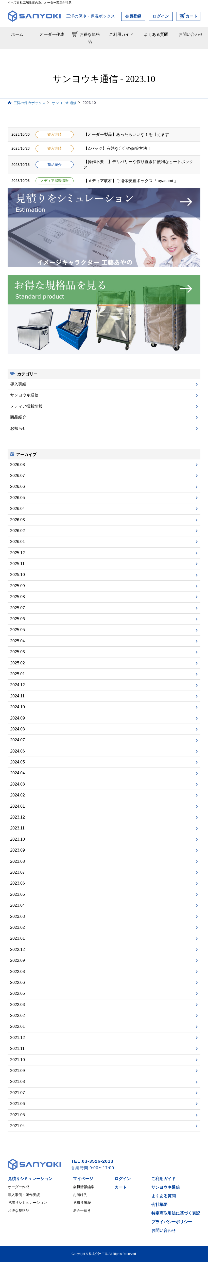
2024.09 (17, 718)
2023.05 (17, 894)
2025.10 (17, 574)
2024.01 (17, 806)
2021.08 (17, 1081)
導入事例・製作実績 (24, 1195)
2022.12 (17, 949)
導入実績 (54, 134)
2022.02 (17, 1015)
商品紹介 (54, 165)
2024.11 (17, 696)
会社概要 (159, 1204)
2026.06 (17, 486)
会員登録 (133, 16)
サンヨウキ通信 (24, 395)
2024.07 (17, 740)
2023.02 (17, 927)
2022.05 (17, 993)
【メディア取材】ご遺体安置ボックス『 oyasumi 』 (131, 181)
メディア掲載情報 (54, 181)
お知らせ (18, 428)
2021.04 (17, 1126)
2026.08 (17, 464)
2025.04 (17, 641)
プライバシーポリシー (171, 1222)
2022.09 (17, 960)
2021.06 (17, 1103)
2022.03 (17, 1004)
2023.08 (17, 861)
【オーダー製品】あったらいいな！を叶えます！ (128, 134)
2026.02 (17, 531)
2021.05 (17, 1115)
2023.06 (17, 883)
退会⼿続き (82, 1210)
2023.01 (17, 938)
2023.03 (17, 916)
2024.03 (17, 784)
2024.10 (17, 707)
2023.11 (17, 828)
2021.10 (17, 1060)
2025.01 (17, 674)
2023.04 (17, 905)
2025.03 (17, 652)
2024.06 (17, 751)
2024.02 (17, 795)
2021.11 (17, 1048)
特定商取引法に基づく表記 (175, 1213)
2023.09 (17, 850)
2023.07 (17, 872)
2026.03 (17, 520)
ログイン (161, 16)
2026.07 (17, 475)
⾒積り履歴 (82, 1203)
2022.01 (17, 1026)
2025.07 (17, 608)
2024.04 (17, 773)
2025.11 (17, 564)
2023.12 (17, 817)
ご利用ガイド (121, 34)
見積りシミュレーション (30, 1178)
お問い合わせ (191, 34)
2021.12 (17, 1037)
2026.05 (17, 498)
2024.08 (17, 729)
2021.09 (17, 1070)
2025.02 (17, 663)
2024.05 (17, 762)
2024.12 (17, 685)
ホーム (17, 34)
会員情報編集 (83, 1187)
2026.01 (17, 541)
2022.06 (17, 982)
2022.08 (17, 971)
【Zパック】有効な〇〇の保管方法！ (117, 148)
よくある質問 (156, 34)
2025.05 (17, 630)
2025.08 (17, 597)
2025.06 (17, 619)
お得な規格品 (90, 38)
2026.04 (17, 508)
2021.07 (17, 1093)
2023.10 (17, 839)
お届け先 (80, 1195)
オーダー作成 (52, 34)
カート (191, 16)
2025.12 (17, 553)
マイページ (83, 1178)
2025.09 (17, 586)
